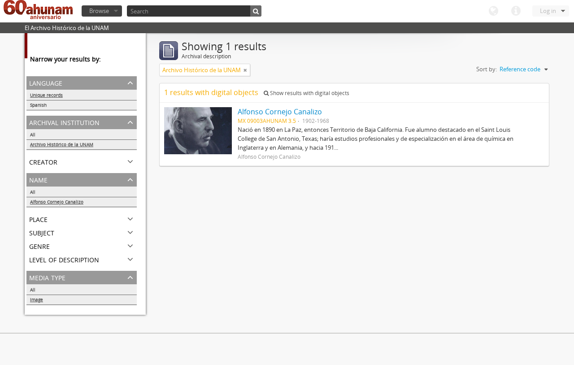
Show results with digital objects (309, 93)
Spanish (38, 105)
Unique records (46, 95)
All (32, 134)
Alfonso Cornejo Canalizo (56, 202)
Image (36, 299)
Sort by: (486, 69)
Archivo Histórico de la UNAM (61, 144)
